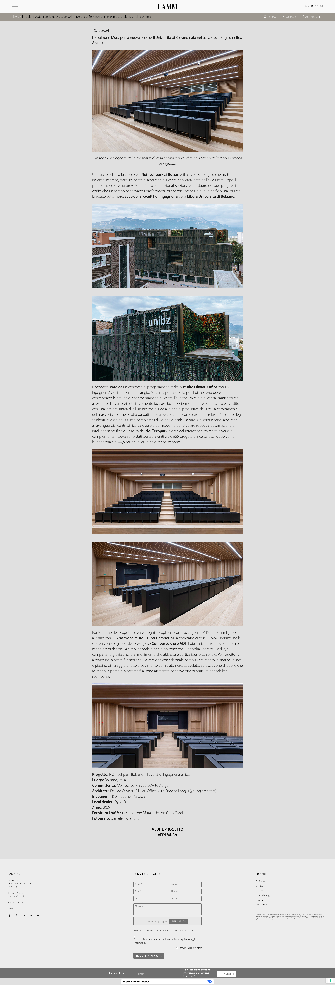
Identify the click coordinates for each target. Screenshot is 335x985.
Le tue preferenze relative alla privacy (179, 981)
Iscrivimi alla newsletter (190, 948)
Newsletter (289, 16)
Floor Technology (263, 895)
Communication (313, 16)
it (312, 6)
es (321, 6)
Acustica (259, 900)
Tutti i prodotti (262, 905)
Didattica (259, 886)
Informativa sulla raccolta (136, 981)
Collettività (260, 891)
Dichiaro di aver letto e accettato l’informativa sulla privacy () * (164, 941)
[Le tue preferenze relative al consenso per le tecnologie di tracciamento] (330, 980)
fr (316, 6)
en (307, 6)
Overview (270, 16)
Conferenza (260, 881)
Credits (11, 909)
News (15, 16)
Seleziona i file (178, 921)
